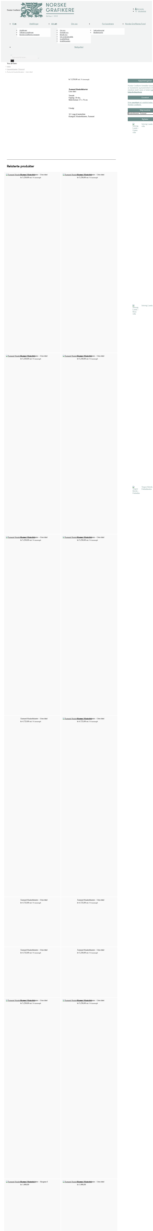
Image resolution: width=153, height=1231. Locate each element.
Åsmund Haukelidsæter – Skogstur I (34, 1182)
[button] (77, 114)
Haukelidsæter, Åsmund (85, 116)
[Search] (38, 57)
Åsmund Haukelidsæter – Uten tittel (33, 175)
